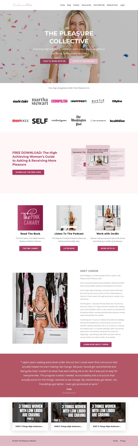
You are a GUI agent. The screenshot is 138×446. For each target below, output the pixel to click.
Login (122, 5)
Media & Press (112, 5)
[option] (69, 375)
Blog (69, 5)
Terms (115, 441)
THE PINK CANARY (30, 248)
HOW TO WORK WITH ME (54, 61)
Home (62, 5)
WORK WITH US (108, 248)
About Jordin (86, 5)
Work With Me (99, 5)
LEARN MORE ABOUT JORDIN (95, 344)
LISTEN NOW (69, 248)
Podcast (76, 5)
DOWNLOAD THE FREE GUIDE (28, 172)
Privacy (123, 441)
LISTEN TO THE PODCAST (83, 61)
